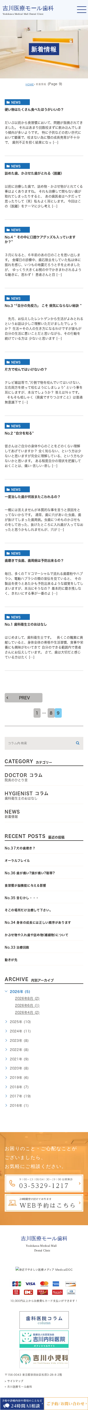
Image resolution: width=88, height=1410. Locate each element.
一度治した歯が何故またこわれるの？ (33, 497)
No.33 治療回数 (17, 947)
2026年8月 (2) (27, 998)
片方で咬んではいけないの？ (26, 369)
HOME (30, 84)
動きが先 (11, 959)
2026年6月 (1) (27, 1005)
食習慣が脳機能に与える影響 (27, 885)
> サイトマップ (14, 1381)
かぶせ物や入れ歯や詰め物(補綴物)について (37, 934)
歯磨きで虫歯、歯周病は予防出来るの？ (34, 560)
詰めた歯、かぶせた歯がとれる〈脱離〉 (34, 173)
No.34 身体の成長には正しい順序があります (38, 922)
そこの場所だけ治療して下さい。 (29, 910)
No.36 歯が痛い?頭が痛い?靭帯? (30, 873)
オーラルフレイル (17, 860)
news (16, 102)
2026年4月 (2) (27, 1012)
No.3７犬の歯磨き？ (20, 848)
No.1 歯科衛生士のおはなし (26, 624)
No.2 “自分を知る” (19, 433)
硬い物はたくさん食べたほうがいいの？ (34, 109)
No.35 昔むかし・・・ (22, 897)
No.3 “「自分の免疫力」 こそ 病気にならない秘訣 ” (43, 305)
